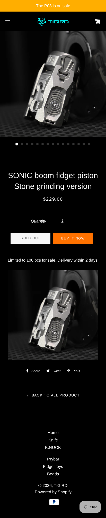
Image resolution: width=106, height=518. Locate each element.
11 (68, 144)
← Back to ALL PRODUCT (53, 395)
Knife (53, 440)
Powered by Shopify (53, 492)
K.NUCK (53, 447)
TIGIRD (61, 485)
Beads (53, 474)
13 (78, 144)
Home (53, 432)
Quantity (38, 221)
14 (83, 144)
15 (89, 144)
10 (63, 144)
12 (73, 144)
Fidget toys (53, 466)
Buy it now (73, 238)
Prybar (53, 459)
